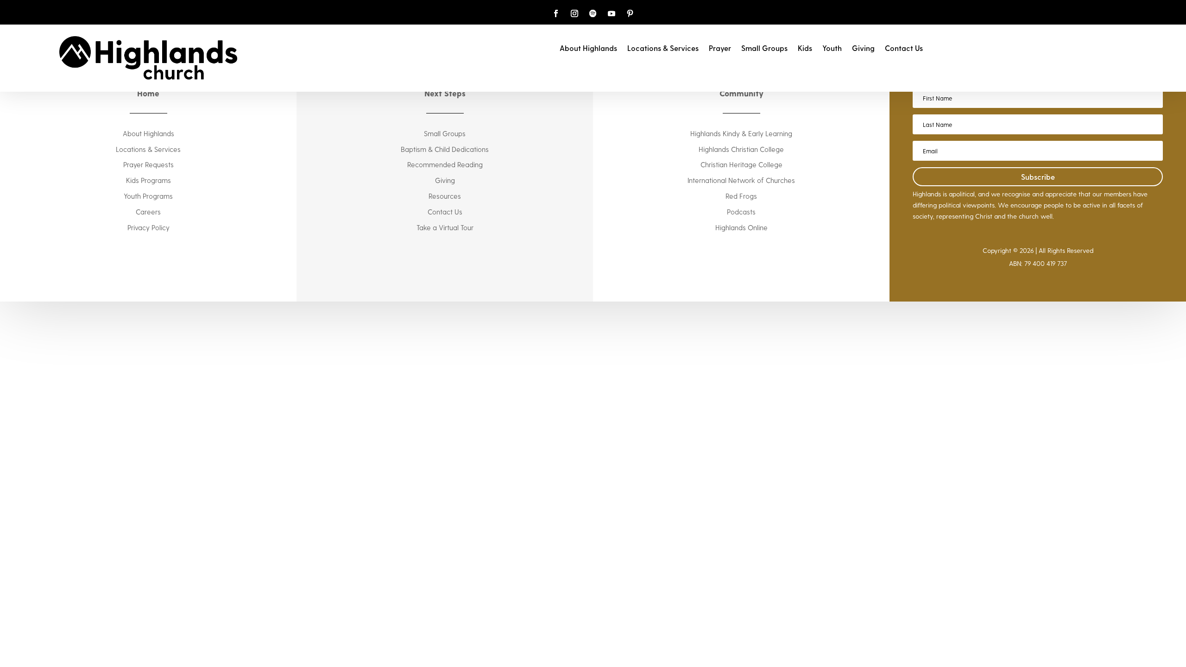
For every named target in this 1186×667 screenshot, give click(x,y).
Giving (863, 48)
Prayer (720, 48)
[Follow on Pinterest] (630, 13)
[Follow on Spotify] (593, 13)
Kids (805, 48)
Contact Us (904, 48)
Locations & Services (663, 48)
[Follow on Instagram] (574, 13)
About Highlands (588, 48)
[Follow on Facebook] (556, 13)
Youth (832, 48)
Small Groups (764, 48)
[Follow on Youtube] (611, 13)
